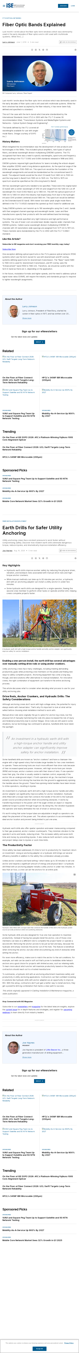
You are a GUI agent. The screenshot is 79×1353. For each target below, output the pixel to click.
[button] (4, 5)
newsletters (23, 1002)
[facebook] (32, 50)
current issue (11, 1005)
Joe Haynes (7, 551)
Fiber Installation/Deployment (14, 521)
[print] (75, 50)
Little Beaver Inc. (53, 1042)
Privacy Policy (69, 1343)
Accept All (39, 1349)
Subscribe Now (9, 249)
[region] (39, 1346)
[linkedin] (36, 50)
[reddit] (43, 50)
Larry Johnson (8, 42)
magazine (36, 1002)
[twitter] (39, 50)
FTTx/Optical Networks (11, 18)
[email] (47, 50)
